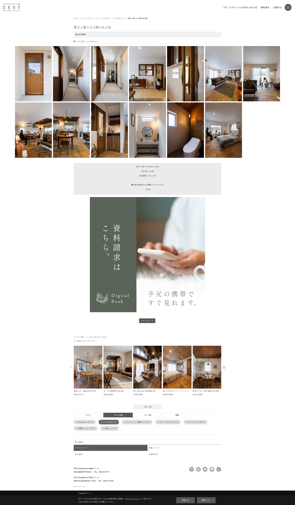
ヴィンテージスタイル (196, 422)
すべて (88, 415)
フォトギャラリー (82, 447)
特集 (177, 415)
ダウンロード (148, 320)
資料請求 (265, 7)
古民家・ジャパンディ (86, 428)
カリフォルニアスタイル (168, 422)
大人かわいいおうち (86, 422)
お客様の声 (153, 454)
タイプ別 (147, 415)
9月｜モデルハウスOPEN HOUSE (240, 7)
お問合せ (277, 7)
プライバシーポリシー (132, 499)
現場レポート (154, 447)
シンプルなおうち (110, 422)
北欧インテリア (111, 428)
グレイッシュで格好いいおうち (138, 422)
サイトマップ (80, 486)
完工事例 (78, 454)
